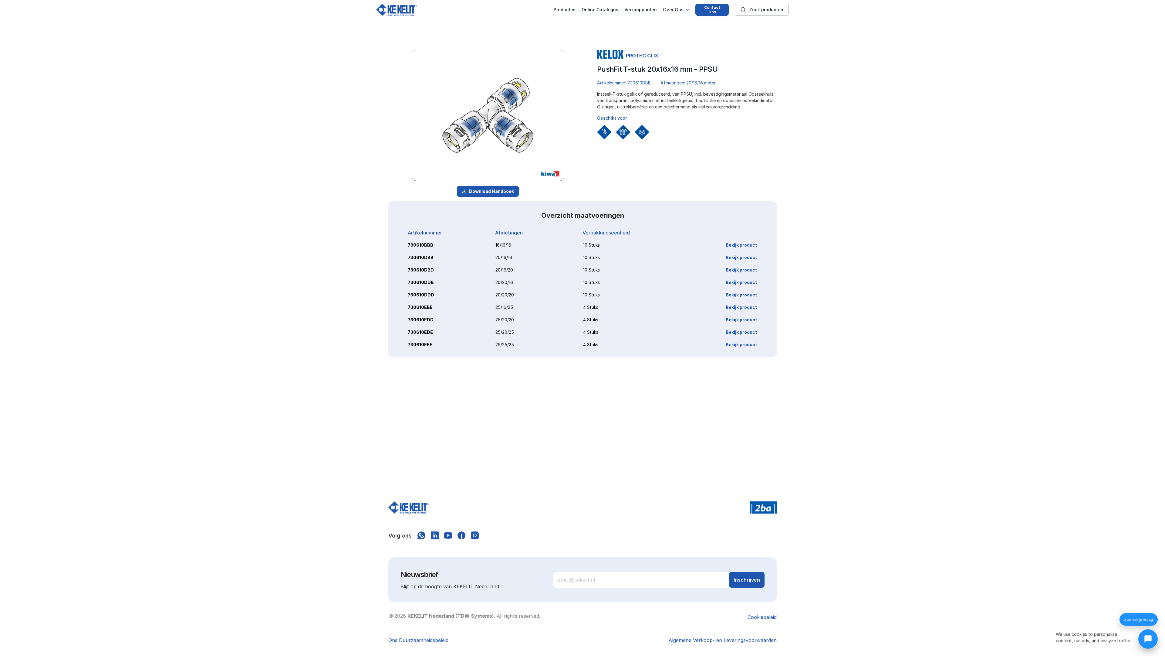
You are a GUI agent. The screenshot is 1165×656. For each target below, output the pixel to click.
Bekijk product (741, 245)
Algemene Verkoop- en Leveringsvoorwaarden (723, 640)
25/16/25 (504, 307)
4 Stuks (590, 307)
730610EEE (420, 344)
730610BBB (420, 245)
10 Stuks (591, 245)
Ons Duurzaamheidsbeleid (418, 640)
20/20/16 (504, 282)
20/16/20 (504, 269)
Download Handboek (491, 191)
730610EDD (421, 319)
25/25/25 (504, 344)
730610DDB (421, 282)
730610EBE (420, 307)
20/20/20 (504, 294)
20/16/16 (503, 257)
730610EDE (420, 332)
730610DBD (421, 269)
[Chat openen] (1148, 639)
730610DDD (421, 294)
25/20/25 (504, 332)
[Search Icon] (762, 10)
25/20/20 (504, 319)
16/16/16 (503, 245)
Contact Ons (712, 9)
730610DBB (421, 257)
